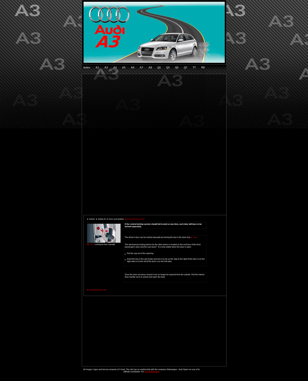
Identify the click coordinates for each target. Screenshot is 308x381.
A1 (97, 67)
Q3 (168, 67)
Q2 (159, 67)
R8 (203, 67)
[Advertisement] (132, 87)
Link (194, 237)
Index (86, 67)
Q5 (176, 67)
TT (194, 67)
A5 (123, 67)
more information (151, 372)
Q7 (185, 67)
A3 (106, 67)
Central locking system (135, 219)
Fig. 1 (92, 244)
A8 (150, 67)
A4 (115, 67)
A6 (132, 67)
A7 (141, 67)
